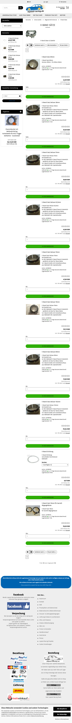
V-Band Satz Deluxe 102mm (51, 402)
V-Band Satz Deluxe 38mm (51, 102)
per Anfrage (66, 578)
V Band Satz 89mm (48, 57)
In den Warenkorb (48, 96)
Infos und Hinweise (45, 620)
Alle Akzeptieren (62, 709)
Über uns (42, 626)
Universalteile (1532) (9, 15)
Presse (41, 638)
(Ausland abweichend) (60, 68)
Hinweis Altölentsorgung (46, 623)
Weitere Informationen (62, 719)
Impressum (42, 598)
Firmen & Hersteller (45, 629)
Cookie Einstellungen (45, 644)
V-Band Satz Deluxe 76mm (51, 302)
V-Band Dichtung (47, 451)
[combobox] (39, 45)
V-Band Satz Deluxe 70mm (51, 252)
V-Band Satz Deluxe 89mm (51, 352)
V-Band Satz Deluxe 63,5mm (51, 202)
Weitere (62, 15)
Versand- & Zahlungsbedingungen (49, 614)
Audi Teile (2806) (24, 15)
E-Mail (32, 580)
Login (46, 2)
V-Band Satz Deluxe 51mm (50, 152)
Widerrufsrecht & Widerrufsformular (50, 611)
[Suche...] (20, 7)
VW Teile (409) (37, 15)
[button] (27, 45)
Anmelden (12, 100)
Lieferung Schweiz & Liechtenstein (49, 617)
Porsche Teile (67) (51, 15)
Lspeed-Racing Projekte (46, 641)
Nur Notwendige (62, 714)
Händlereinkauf (43, 632)
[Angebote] (20, 112)
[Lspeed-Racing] (36, 8)
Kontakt (41, 602)
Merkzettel (63, 2)
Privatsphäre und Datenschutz (48, 608)
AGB (40, 605)
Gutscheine (42, 635)
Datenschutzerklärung (37, 716)
